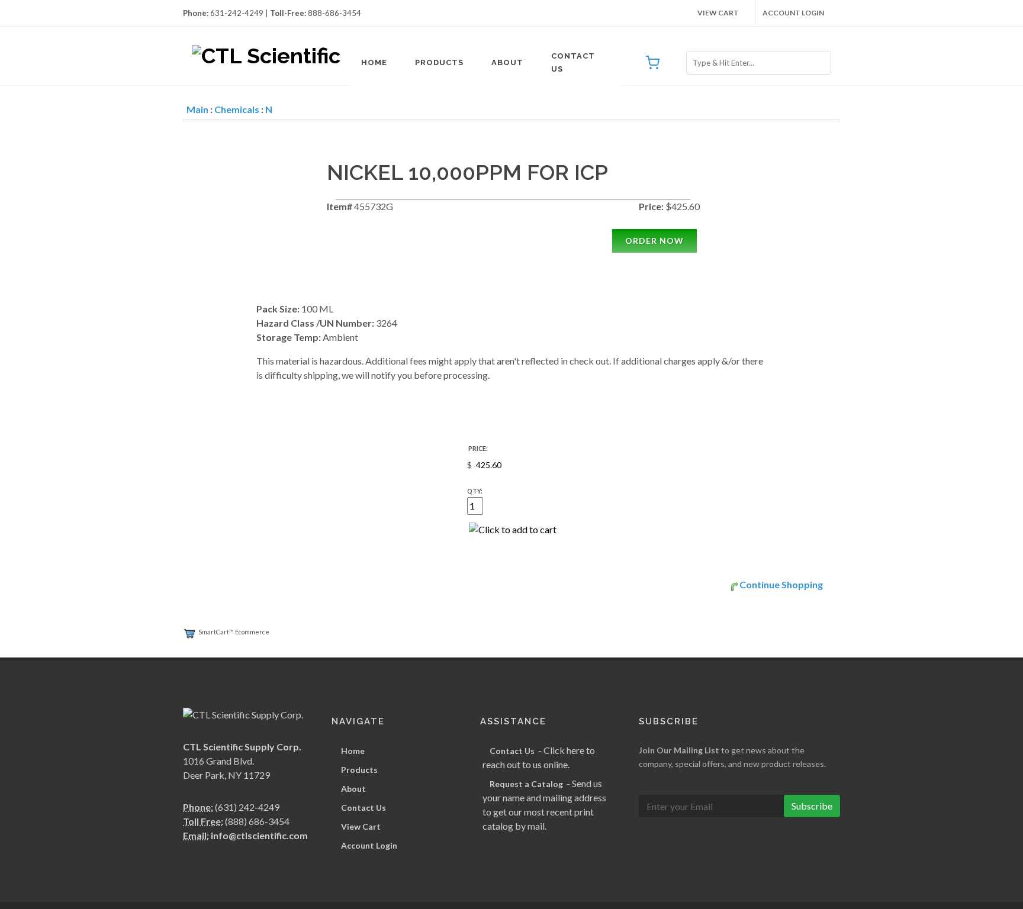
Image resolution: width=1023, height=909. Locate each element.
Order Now (654, 241)
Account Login (793, 12)
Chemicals (236, 109)
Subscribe (812, 805)
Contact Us (573, 62)
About (507, 62)
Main (197, 109)
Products (439, 62)
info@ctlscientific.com (259, 835)
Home (374, 62)
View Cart (718, 12)
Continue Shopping (781, 584)
